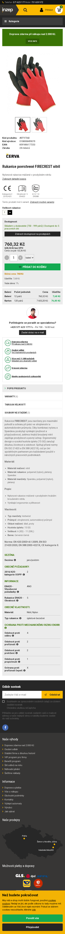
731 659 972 (37, 2)
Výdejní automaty (13, 803)
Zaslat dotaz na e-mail (32, 332)
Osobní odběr (11, 749)
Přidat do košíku (34, 267)
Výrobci (8, 807)
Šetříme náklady (12, 773)
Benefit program (13, 761)
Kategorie (13, 21)
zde (34, 909)
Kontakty (9, 799)
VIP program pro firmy (16, 757)
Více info (32, 41)
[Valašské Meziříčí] (53, 847)
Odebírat (54, 694)
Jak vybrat (10, 811)
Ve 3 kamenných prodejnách (24, 351)
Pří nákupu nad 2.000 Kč (22, 343)
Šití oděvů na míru (13, 765)
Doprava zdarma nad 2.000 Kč (19, 745)
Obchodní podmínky (14, 795)
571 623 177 (19, 2)
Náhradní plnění (12, 769)
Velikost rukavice (11, 208)
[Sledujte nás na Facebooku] (5, 727)
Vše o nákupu (11, 791)
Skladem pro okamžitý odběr (24, 359)
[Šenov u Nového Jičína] (54, 844)
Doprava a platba (13, 787)
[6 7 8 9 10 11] (7, 212)
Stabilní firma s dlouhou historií (20, 753)
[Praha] (24, 838)
